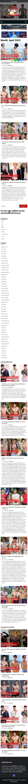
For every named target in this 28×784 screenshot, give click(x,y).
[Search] (26, 22)
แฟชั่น (2, 238)
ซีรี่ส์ (2, 227)
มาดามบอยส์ (6, 138)
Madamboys (10, 65)
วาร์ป (2, 236)
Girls (2, 225)
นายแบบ (5, 58)
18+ (2, 58)
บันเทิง (2, 231)
